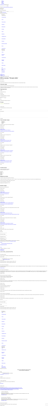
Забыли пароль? (4, 12)
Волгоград (8, 387)
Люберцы (7, 388)
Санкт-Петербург (4, 387)
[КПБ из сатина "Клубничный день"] (4, 192)
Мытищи (9, 388)
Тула (0, 389)
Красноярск (4, 388)
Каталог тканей (3, 366)
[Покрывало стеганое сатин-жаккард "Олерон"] (6, 160)
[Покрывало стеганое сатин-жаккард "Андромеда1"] (6, 150)
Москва (1, 387)
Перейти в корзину (2, 129)
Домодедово (13, 387)
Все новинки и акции (4, 394)
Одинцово (20, 388)
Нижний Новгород (13, 388)
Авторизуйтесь (2, 103)
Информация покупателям (3, 244)
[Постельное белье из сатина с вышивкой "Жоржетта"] (7, 202)
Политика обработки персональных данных (7, 243)
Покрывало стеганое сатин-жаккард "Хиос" (5, 141)
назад (2, 312)
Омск (22, 388)
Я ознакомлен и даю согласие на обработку (8, 258)
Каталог (1, 242)
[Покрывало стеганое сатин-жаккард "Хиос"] (5, 140)
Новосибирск (17, 388)
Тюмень (2, 389)
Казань (21, 387)
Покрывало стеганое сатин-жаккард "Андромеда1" (6, 151)
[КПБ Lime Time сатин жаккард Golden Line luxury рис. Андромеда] (6, 223)
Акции (2, 69)
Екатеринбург (16, 387)
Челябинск (8, 389)
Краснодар (1, 388)
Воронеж (10, 387)
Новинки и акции (4, 367)
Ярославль (11, 389)
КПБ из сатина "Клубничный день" (4, 193)
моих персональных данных (6, 259)
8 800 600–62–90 (2, 4)
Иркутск (19, 387)
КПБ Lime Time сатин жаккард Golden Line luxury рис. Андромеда (8, 224)
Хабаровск (6, 389)
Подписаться (1, 374)
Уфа (4, 389)
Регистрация (1, 383)
